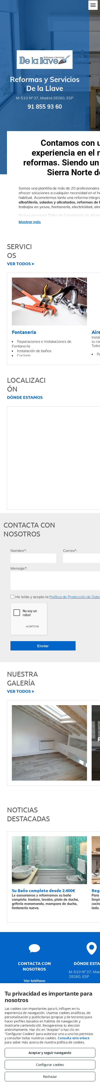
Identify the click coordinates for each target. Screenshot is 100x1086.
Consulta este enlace (73, 1038)
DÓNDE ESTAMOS (25, 397)
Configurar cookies (50, 1064)
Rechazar (50, 1076)
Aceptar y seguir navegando (50, 1052)
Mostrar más (30, 221)
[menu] (93, 5)
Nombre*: (18, 550)
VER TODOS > (20, 263)
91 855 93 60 (45, 106)
